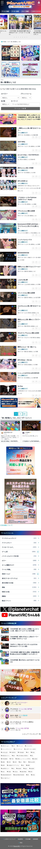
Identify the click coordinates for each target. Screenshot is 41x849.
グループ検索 (25, 11)
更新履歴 (35, 839)
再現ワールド (18, 574)
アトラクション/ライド (19, 538)
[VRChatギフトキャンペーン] (20, 461)
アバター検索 (15, 11)
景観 (19, 587)
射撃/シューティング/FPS (23, 759)
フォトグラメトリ (7, 749)
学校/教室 (4, 759)
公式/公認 (4, 752)
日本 (9, 762)
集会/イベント (19, 600)
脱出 (26, 768)
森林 (3, 765)
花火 (3, 771)
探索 (3, 762)
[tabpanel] (20, 25)
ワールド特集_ (19, 569)
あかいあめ (14, 715)
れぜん (12, 728)
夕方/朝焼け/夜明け (23, 755)
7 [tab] (27, 37)
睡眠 (28, 765)
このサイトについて (10, 839)
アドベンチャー (19, 543)
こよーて (13, 702)
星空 (15, 762)
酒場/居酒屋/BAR (6, 775)
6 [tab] (25, 37)
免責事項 (20, 839)
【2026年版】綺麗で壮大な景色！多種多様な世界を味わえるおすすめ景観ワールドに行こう (24, 653)
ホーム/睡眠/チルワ (19, 565)
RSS (21, 842)
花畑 (9, 771)
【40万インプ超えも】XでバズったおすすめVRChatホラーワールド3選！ (23, 645)
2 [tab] (16, 37)
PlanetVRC (16, 846)
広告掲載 (28, 839)
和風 (33, 752)
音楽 (33, 775)
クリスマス (29, 746)
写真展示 (13, 752)
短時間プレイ (5, 768)
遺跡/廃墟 (23, 771)
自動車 (32, 768)
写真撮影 (21, 752)
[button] (17, 521)
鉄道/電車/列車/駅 (19, 775)
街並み (16, 771)
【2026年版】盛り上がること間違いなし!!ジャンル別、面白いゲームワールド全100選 (24, 630)
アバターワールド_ (19, 547)
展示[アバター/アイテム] (19, 578)
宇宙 (12, 759)
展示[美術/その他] (19, 583)
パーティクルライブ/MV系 (19, 556)
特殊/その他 (19, 591)
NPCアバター (5, 746)
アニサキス (14, 709)
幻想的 (35, 759)
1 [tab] (14, 37)
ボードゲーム (18, 749)
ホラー (19, 560)
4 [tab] (20, 37)
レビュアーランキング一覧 (31, 734)
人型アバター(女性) (31, 749)
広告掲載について (6, 525)
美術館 (19, 768)
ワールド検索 (5, 11)
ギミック (20, 746)
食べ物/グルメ (6, 778)
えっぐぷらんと (15, 722)
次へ (24, 414)
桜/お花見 (32, 762)
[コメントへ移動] (10, 432)
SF (14, 746)
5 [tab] (23, 37)
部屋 (31, 771)
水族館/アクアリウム (13, 765)
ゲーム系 (18, 551)
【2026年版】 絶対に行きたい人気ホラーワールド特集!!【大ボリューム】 (24, 637)
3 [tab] (18, 37)
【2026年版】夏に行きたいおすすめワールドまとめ (24, 661)
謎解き (19, 596)
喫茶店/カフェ (6, 755)
